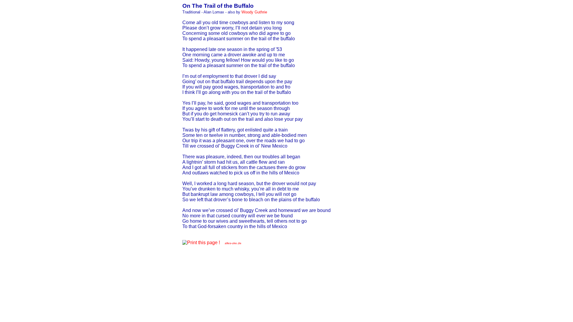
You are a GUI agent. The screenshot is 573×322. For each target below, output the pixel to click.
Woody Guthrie (254, 12)
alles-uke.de (233, 243)
